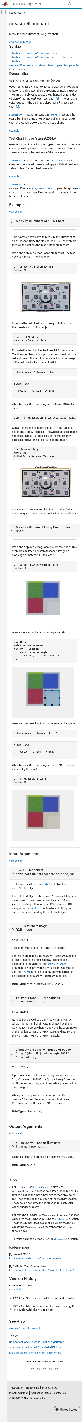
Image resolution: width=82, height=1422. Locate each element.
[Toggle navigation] (16, 13)
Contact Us (60, 1393)
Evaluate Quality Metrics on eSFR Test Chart (35, 1352)
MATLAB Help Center (27, 4)
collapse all (15, 211)
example (14, 130)
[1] (57, 98)
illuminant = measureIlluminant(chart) (34, 53)
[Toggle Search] (69, 4)
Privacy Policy (49, 1387)
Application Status (41, 1393)
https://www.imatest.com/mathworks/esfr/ (35, 1258)
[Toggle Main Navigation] (76, 4)
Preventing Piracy (18, 1393)
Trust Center (16, 1387)
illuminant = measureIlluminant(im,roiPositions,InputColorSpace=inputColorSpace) (44, 65)
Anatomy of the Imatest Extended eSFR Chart (36, 1347)
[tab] (44, 222)
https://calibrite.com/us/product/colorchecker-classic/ (41, 1270)
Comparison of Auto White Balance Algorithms (36, 1342)
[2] (17, 106)
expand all (15, 1289)
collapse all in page (20, 42)
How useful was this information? (44, 1361)
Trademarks (32, 1387)
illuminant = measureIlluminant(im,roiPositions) (40, 57)
